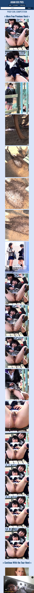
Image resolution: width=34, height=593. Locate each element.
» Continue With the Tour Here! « (17, 562)
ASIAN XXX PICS (17, 2)
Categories (15, 5)
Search (29, 8)
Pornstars (22, 5)
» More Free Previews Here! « (17, 16)
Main (10, 5)
